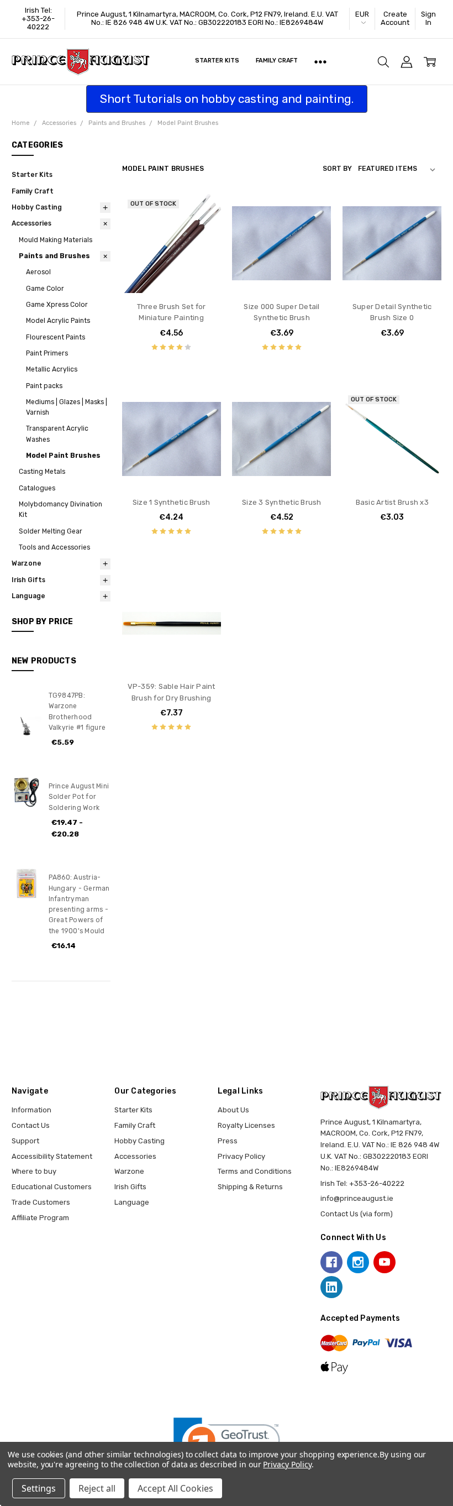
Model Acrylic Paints (58, 321)
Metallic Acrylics (51, 369)
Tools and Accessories (54, 547)
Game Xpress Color (57, 304)
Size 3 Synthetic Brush (282, 502)
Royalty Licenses (246, 1125)
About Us (233, 1110)
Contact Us (31, 1125)
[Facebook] (331, 1262)
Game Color (45, 288)
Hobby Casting (37, 207)
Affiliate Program (40, 1218)
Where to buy (34, 1171)
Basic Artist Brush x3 (392, 502)
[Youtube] (384, 1262)
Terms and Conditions (255, 1171)
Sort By (337, 168)
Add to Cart (281, 249)
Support (25, 1141)
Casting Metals (42, 471)
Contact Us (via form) (356, 1214)
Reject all (96, 1488)
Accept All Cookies (175, 1488)
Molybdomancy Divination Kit (60, 509)
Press (228, 1141)
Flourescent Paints (55, 337)
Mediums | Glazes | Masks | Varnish (66, 407)
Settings (39, 1488)
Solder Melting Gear (50, 531)
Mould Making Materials (55, 240)
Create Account (395, 18)
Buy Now (282, 272)
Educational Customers (52, 1187)
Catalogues (37, 488)
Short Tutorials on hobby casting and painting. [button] (227, 99)
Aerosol (38, 272)
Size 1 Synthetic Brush (171, 502)
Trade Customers (41, 1202)
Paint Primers (47, 353)
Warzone (26, 563)
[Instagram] (358, 1262)
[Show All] (320, 62)
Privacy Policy (241, 1156)
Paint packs (44, 386)
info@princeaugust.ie (356, 1198)
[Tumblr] (411, 1262)
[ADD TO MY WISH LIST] (202, 246)
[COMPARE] (202, 229)
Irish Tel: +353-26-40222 (38, 18)
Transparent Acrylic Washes (57, 434)
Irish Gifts (28, 580)
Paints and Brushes (54, 256)
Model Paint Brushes (63, 455)
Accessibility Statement (52, 1156)
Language (28, 596)
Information (31, 1110)
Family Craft (277, 60)
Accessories (31, 223)
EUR (362, 14)
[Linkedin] (331, 1287)
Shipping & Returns (250, 1187)
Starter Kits (217, 60)
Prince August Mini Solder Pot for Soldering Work (79, 797)
